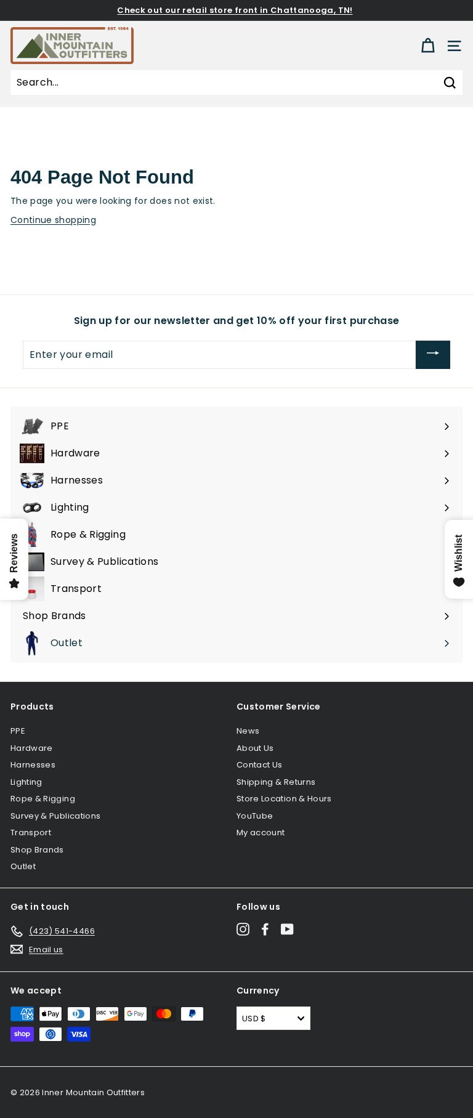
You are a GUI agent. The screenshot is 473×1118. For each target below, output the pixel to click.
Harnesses (32, 765)
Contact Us (259, 765)
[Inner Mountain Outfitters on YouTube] (287, 929)
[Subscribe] (433, 355)
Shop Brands (37, 850)
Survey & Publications (55, 816)
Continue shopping (53, 220)
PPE (17, 731)
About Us (255, 748)
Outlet (23, 866)
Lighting (26, 782)
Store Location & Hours (284, 798)
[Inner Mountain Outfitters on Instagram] (242, 929)
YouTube (254, 816)
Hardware (31, 748)
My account (260, 832)
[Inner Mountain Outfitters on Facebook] (265, 929)
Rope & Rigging (42, 798)
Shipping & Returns (275, 782)
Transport (30, 832)
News (247, 731)
